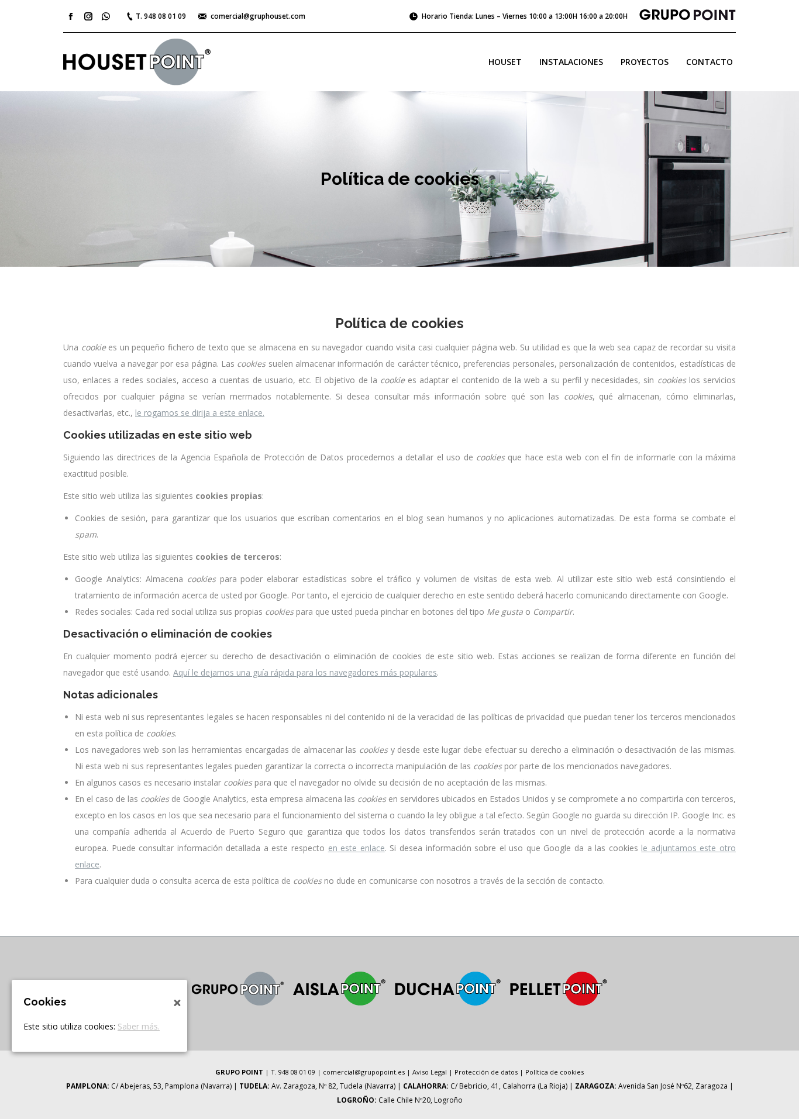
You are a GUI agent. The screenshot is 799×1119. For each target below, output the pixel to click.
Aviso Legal (429, 1072)
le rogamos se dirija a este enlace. (199, 412)
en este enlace (356, 847)
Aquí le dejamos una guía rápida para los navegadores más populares (305, 672)
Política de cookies (554, 1072)
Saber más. (139, 1026)
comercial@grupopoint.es (364, 1072)
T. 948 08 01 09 (161, 16)
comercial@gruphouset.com (258, 16)
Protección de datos (486, 1072)
